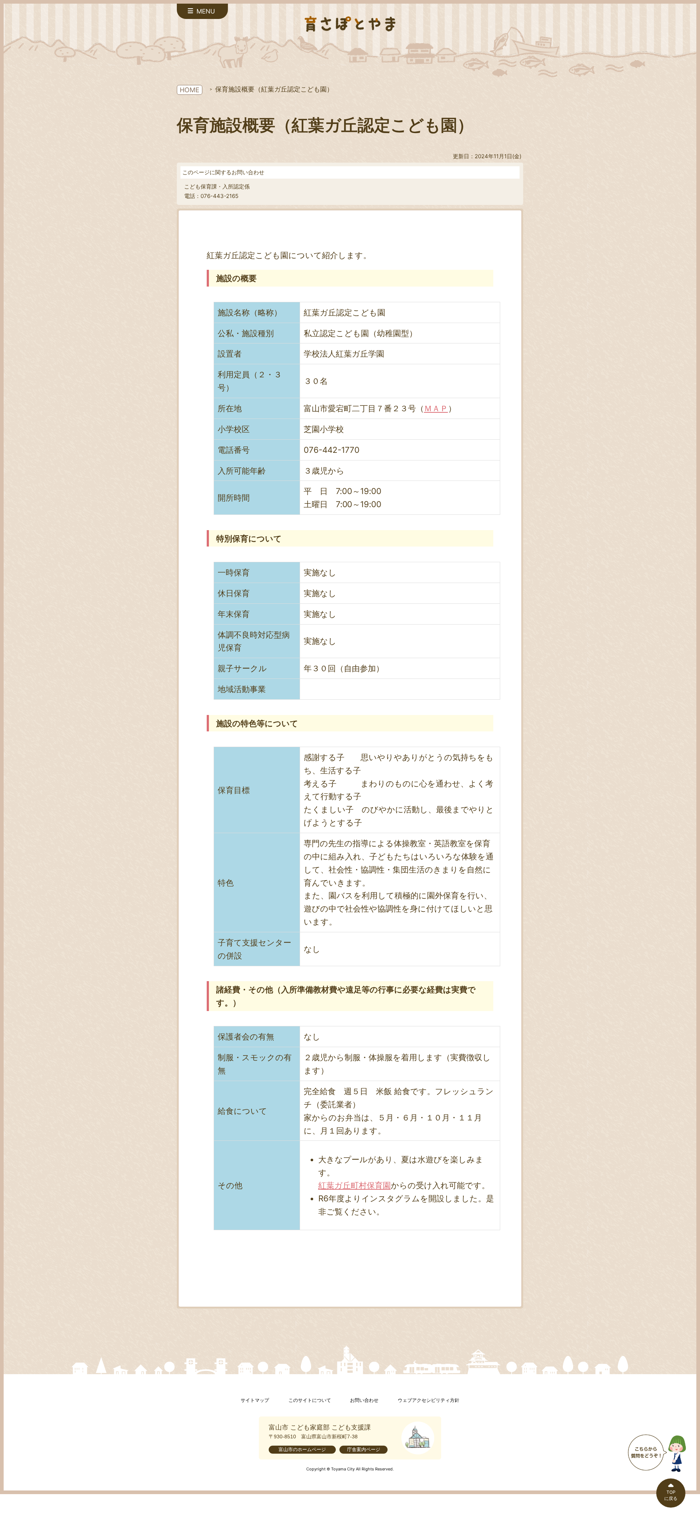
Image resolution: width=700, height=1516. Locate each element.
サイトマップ (255, 1400)
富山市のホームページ (302, 1449)
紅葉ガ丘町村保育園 (354, 1185)
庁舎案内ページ (363, 1449)
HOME (189, 90)
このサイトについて (309, 1400)
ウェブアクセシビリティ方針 (428, 1400)
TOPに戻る (670, 1495)
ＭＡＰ (436, 408)
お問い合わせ (364, 1400)
